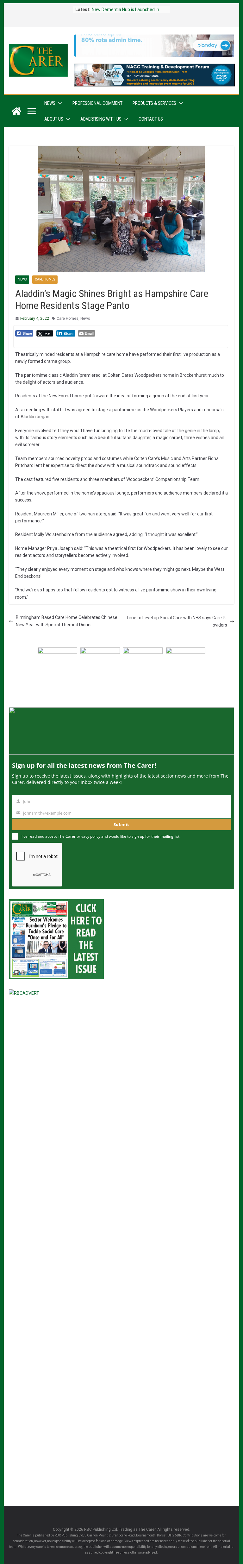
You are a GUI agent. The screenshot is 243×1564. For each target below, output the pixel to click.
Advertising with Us (101, 119)
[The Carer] (16, 111)
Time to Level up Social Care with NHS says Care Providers (176, 621)
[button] (58, 103)
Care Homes (45, 279)
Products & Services (154, 103)
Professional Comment (97, 103)
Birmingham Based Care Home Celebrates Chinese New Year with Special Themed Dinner (66, 621)
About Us (53, 119)
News (49, 103)
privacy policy (88, 836)
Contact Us (151, 119)
